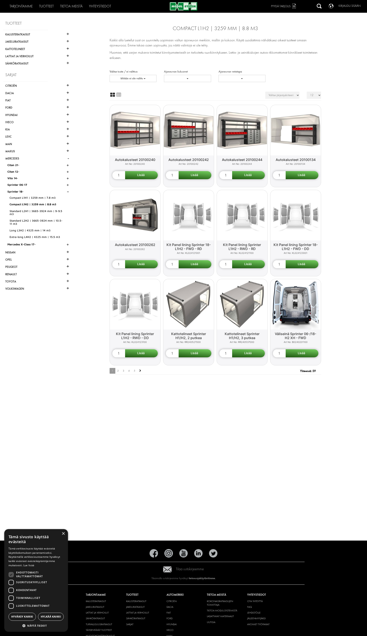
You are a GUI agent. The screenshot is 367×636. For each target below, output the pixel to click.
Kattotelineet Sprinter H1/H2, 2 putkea (188, 336)
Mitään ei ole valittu (132, 78)
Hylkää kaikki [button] (51, 616)
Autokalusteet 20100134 (296, 160)
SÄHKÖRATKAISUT (95, 618)
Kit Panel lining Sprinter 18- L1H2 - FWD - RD (189, 247)
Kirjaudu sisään (350, 6)
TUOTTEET (46, 6)
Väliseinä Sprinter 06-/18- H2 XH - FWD (295, 336)
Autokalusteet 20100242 (188, 160)
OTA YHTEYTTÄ (255, 601)
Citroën (171, 601)
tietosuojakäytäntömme (202, 578)
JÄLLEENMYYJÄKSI (256, 618)
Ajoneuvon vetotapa (230, 71)
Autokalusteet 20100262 (135, 245)
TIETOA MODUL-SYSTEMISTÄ (222, 610)
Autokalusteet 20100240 (135, 160)
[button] (36, 625)
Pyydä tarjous (281, 6)
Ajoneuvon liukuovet (176, 71)
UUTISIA (211, 622)
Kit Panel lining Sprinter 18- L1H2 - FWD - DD (296, 247)
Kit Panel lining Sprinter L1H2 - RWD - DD (135, 336)
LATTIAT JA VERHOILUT (97, 612)
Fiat (169, 612)
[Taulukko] (118, 94)
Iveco (170, 630)
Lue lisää (28, 565)
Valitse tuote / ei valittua (123, 71)
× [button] (63, 533)
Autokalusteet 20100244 (242, 160)
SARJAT (129, 624)
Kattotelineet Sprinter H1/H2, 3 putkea (242, 336)
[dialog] (36, 580)
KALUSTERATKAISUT (96, 601)
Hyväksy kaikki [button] (22, 616)
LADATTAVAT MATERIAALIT (220, 616)
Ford (169, 618)
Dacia (170, 606)
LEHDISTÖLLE (254, 612)
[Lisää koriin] (141, 175)
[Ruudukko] (113, 95)
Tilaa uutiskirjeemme (190, 569)
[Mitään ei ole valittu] (187, 78)
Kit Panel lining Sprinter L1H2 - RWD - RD (242, 247)
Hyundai (172, 624)
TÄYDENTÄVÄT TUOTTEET (99, 630)
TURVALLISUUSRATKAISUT (99, 624)
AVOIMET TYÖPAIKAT (258, 624)
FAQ (249, 606)
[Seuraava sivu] (140, 371)
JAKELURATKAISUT (95, 606)
